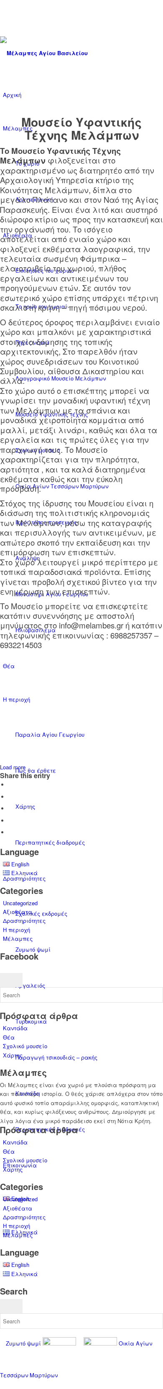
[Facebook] (5, 23)
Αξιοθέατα (17, 912)
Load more (12, 767)
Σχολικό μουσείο (25, 1046)
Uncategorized (20, 903)
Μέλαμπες (18, 938)
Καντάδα (15, 1028)
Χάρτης (13, 1055)
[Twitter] (5, 14)
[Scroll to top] (2, 1384)
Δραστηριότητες (24, 920)
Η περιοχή (16, 930)
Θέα (9, 1037)
